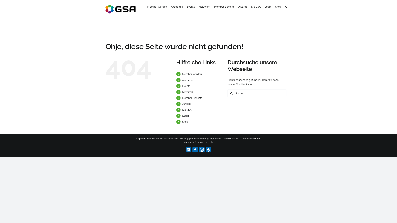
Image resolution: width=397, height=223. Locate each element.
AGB (238, 139)
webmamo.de (206, 142)
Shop (185, 121)
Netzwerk (187, 92)
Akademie (188, 80)
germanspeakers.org (198, 139)
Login (185, 115)
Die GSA (187, 109)
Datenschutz (229, 139)
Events (186, 86)
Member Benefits (192, 97)
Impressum (215, 139)
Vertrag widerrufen (251, 139)
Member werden (192, 74)
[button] (286, 6)
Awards (186, 103)
